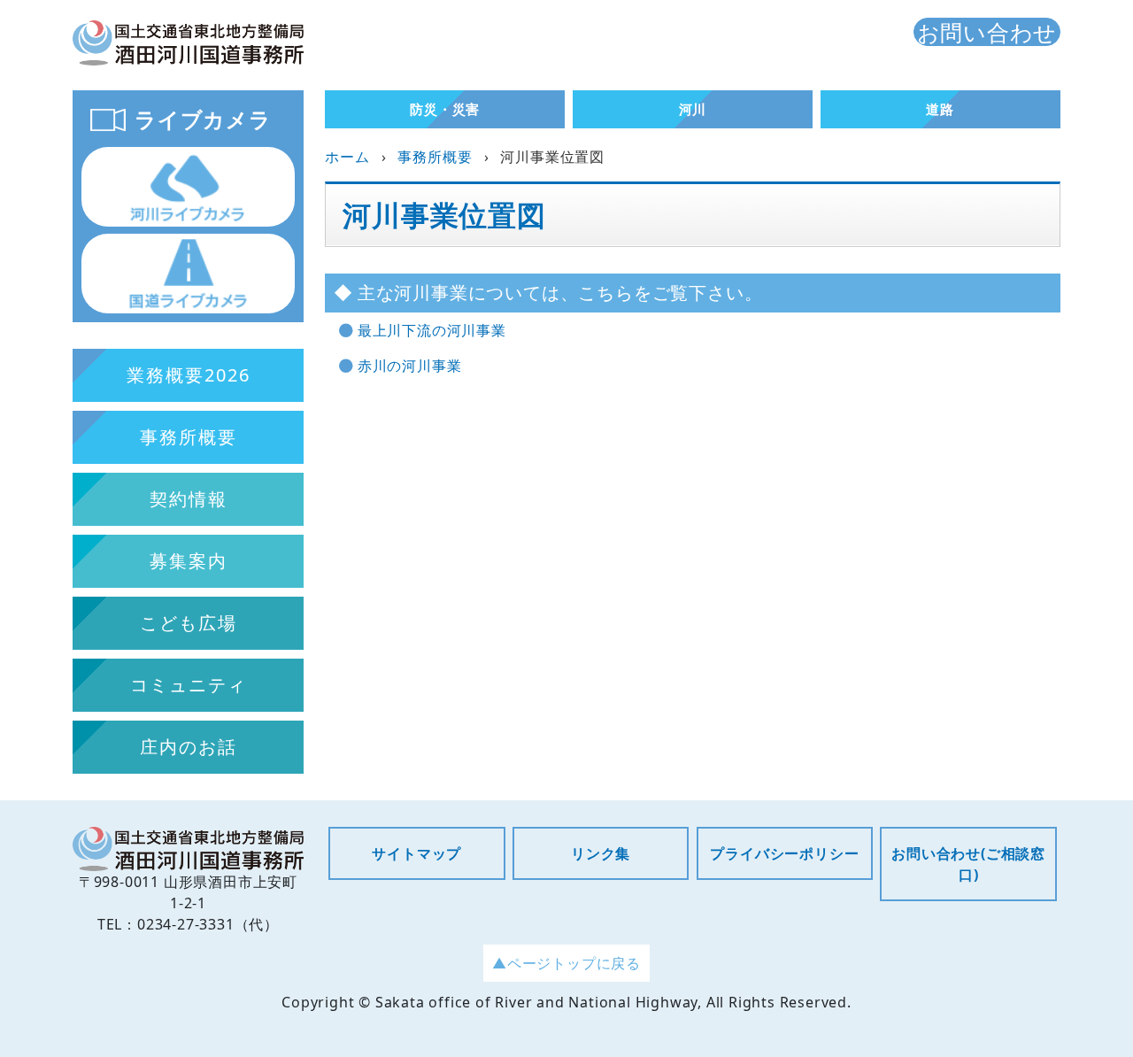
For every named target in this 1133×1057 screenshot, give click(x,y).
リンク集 (600, 853)
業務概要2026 (188, 375)
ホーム (347, 156)
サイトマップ (416, 853)
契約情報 (188, 499)
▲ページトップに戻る (566, 963)
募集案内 (188, 561)
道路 (940, 109)
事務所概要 (434, 156)
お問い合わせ (987, 32)
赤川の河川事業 (410, 365)
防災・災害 (445, 109)
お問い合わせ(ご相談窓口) (968, 864)
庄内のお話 (188, 747)
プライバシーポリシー (784, 853)
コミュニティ (188, 685)
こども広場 (188, 623)
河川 (693, 109)
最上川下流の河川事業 (432, 330)
